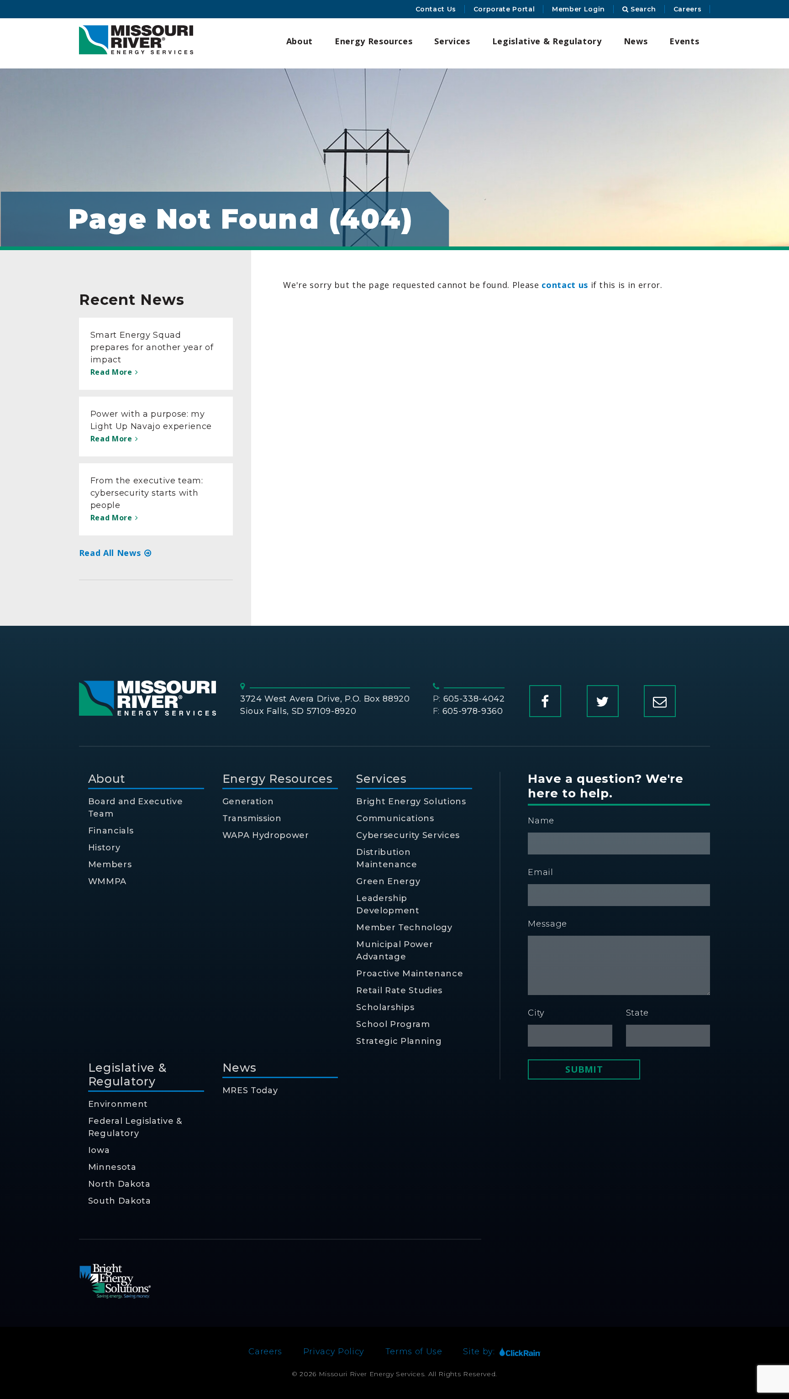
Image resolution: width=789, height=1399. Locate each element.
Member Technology (404, 927)
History (104, 848)
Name (541, 821)
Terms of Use (413, 1352)
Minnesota (112, 1167)
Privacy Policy (333, 1352)
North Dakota (119, 1184)
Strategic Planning (399, 1041)
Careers (687, 9)
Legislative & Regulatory (547, 41)
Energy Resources (374, 41)
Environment (118, 1104)
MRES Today (250, 1090)
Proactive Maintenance (409, 974)
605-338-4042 (474, 699)
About (299, 41)
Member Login (578, 9)
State (637, 1013)
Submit (583, 1069)
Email (540, 872)
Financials (111, 831)
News (636, 41)
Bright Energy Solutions (411, 801)
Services (452, 41)
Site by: (478, 1352)
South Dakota (119, 1201)
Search (642, 9)
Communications (395, 818)
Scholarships (385, 1007)
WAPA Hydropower (265, 835)
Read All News (111, 552)
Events (684, 41)
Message (547, 924)
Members (110, 864)
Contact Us (436, 9)
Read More (112, 372)
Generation (248, 801)
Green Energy (388, 881)
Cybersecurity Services (408, 835)
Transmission (252, 818)
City (536, 1013)
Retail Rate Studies (399, 990)
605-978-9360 (472, 711)
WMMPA (107, 881)
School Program (393, 1024)
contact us (565, 284)
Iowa (99, 1150)
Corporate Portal (504, 9)
